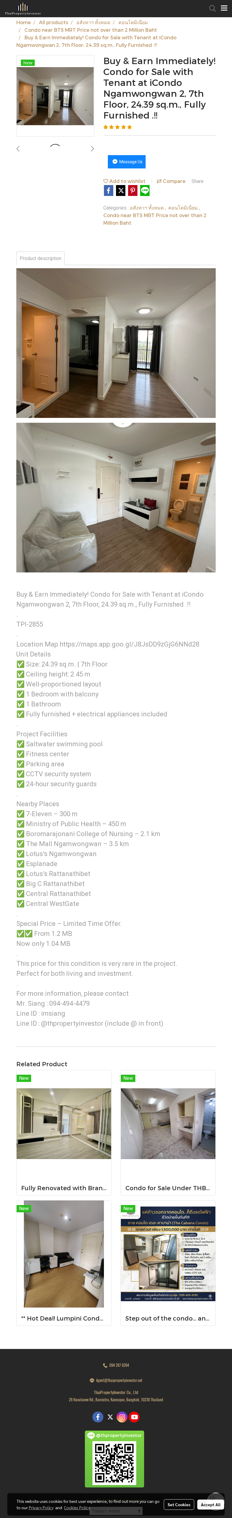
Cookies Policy (77, 1507)
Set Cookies (179, 1504)
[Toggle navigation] (224, 8)
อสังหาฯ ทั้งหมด (147, 207)
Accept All (211, 1504)
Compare (173, 181)
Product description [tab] (40, 258)
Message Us (130, 161)
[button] (211, 8)
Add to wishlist (127, 181)
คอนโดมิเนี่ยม (183, 207)
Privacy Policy (41, 1507)
